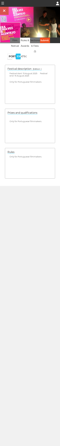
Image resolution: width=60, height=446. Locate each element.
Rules (11, 152)
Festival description (25, 68)
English (19, 56)
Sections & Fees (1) (35, 46)
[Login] (57, 3)
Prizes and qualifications (22, 112)
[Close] (4, 11)
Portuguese (10, 56)
